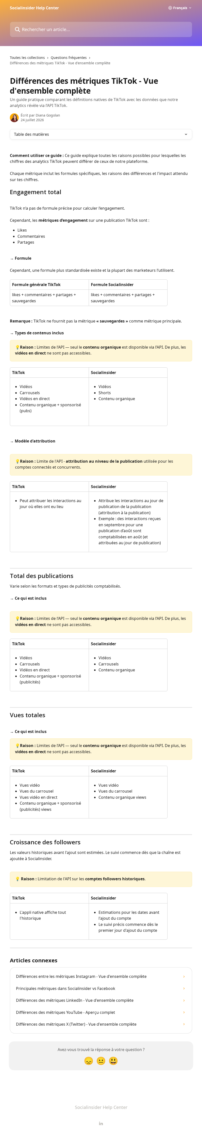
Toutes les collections (27, 57)
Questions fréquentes (69, 57)
